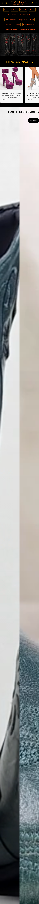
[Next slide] (35, 85)
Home (6, 10)
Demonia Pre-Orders (27, 30)
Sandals (17, 25)
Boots (32, 20)
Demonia (23, 10)
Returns (14, 10)
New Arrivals (12, 15)
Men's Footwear (28, 25)
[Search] (6, 3)
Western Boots (25, 15)
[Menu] (2, 3)
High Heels (23, 20)
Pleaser (32, 10)
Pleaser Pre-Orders (10, 30)
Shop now (33, 120)
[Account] (32, 3)
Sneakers (8, 25)
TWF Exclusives (10, 20)
